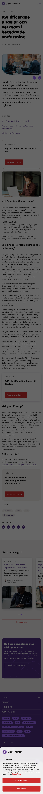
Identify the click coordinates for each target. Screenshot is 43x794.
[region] (21, 770)
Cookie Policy (16, 774)
